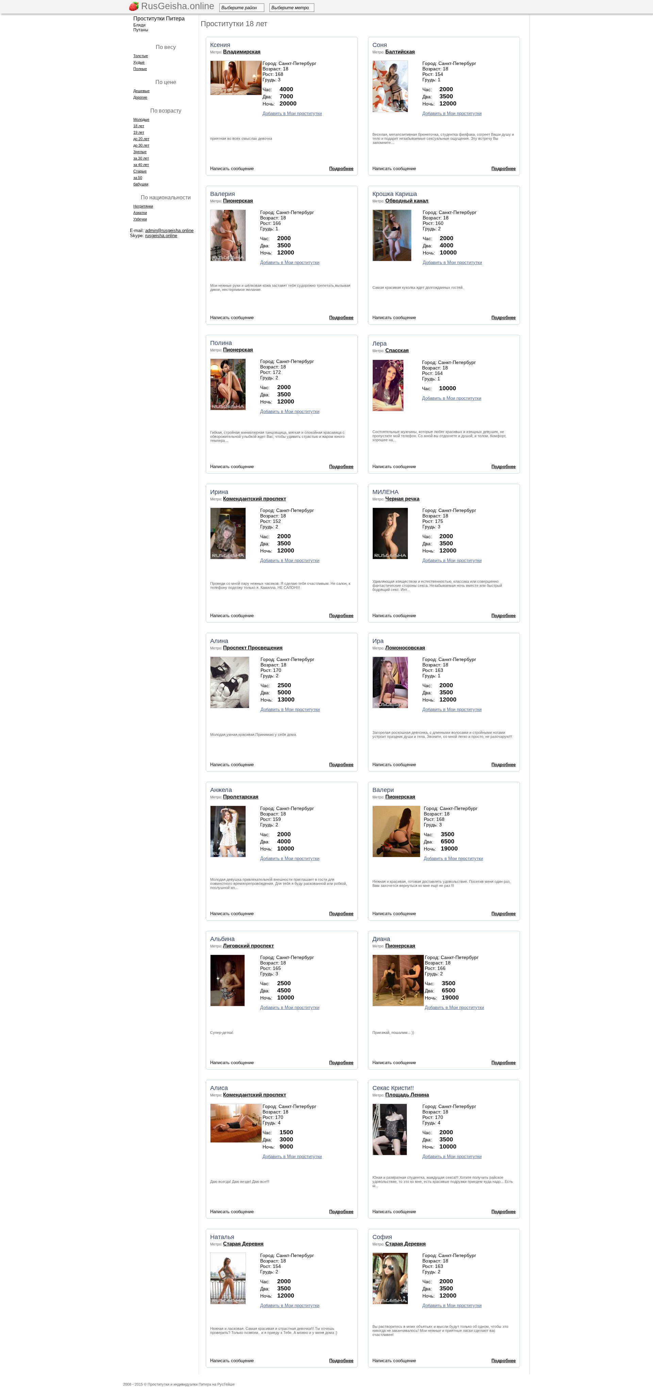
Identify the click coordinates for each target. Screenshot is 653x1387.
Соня (379, 45)
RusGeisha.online (176, 6)
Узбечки (140, 219)
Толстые (140, 56)
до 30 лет (141, 145)
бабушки (140, 184)
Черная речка (402, 498)
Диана (381, 939)
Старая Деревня (243, 1243)
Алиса (219, 1088)
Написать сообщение (232, 168)
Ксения (220, 45)
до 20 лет (141, 139)
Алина (219, 641)
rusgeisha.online (161, 235)
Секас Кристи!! (393, 1088)
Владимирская (242, 51)
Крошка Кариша (394, 194)
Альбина (222, 939)
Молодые (141, 119)
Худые (139, 62)
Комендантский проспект (254, 498)
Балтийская (400, 51)
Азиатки (140, 213)
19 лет (138, 132)
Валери (383, 790)
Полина (221, 343)
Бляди (139, 25)
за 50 (137, 178)
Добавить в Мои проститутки (292, 113)
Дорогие (140, 97)
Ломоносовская (405, 647)
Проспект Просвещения (253, 647)
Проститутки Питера (159, 18)
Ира (378, 641)
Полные (140, 69)
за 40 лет (141, 165)
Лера (379, 343)
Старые (140, 171)
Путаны (140, 30)
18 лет (138, 126)
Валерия (222, 194)
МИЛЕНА (385, 492)
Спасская (397, 350)
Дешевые (141, 91)
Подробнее (341, 168)
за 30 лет (141, 158)
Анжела (221, 790)
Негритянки (143, 206)
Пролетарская (240, 796)
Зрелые (140, 152)
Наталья (222, 1237)
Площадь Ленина (407, 1094)
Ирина (219, 492)
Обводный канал (407, 200)
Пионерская (238, 200)
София (382, 1237)
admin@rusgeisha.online (169, 230)
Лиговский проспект (248, 945)
